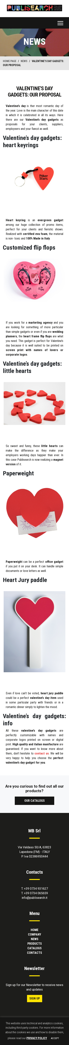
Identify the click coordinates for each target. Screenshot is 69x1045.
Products (34, 943)
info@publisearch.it (34, 898)
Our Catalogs (34, 800)
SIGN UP (34, 998)
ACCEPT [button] (55, 1038)
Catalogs (34, 948)
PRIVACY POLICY (36, 1038)
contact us (41, 753)
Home (34, 930)
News (34, 939)
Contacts (34, 953)
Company (34, 934)
